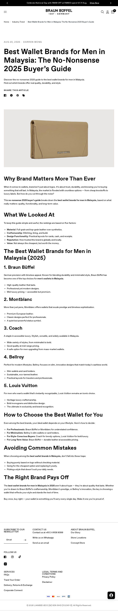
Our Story (75, 532)
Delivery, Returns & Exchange (18, 585)
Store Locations (78, 537)
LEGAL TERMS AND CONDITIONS (52, 573)
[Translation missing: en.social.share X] (12, 95)
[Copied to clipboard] (24, 95)
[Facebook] (7, 557)
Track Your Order (12, 580)
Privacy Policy (48, 577)
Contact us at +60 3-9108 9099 (48, 532)
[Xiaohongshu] (7, 564)
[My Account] (107, 12)
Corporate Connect (13, 590)
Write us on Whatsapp (43, 537)
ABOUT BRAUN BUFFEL (83, 530)
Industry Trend (18, 22)
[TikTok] (22, 556)
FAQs (6, 574)
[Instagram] (14, 557)
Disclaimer (47, 582)
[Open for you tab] (111, 595)
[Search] (102, 12)
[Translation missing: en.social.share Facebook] (6, 95)
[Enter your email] (25, 540)
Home (6, 22)
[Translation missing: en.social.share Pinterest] (18, 95)
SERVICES (9, 572)
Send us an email (41, 543)
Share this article (16, 90)
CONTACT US (39, 530)
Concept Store (78, 543)
